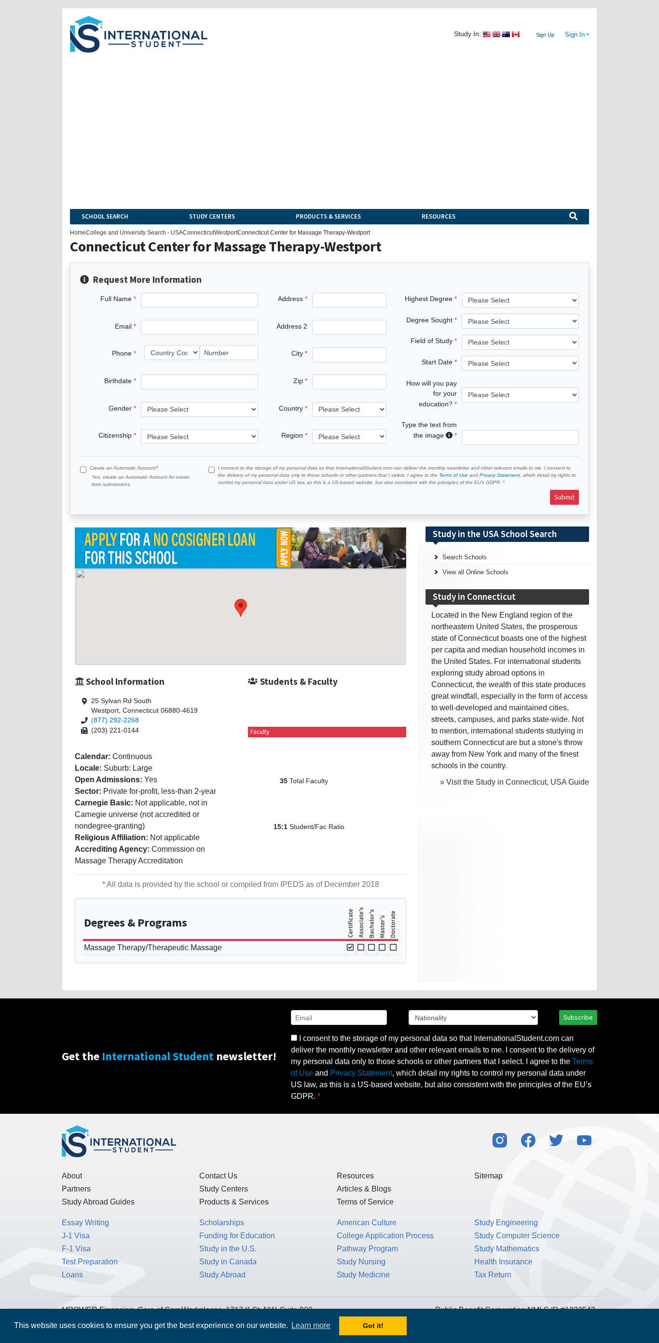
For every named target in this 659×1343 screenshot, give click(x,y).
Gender (120, 408)
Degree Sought (429, 320)
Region (292, 435)
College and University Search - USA (134, 232)
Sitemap (488, 1176)
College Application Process (385, 1236)
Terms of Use (453, 475)
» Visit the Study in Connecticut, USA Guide (514, 782)
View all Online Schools (475, 572)
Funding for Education (237, 1236)
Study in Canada (228, 1262)
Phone (122, 353)
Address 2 (291, 326)
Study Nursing (361, 1262)
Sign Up (545, 35)
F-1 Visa (76, 1249)
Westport (225, 232)
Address (290, 299)
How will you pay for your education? (431, 393)
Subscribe (578, 1017)
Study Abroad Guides (98, 1202)
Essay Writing (85, 1222)
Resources (438, 216)
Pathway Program (367, 1249)
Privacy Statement (500, 475)
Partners (76, 1189)
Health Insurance (503, 1262)
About (72, 1176)
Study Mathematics (506, 1249)
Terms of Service (365, 1202)
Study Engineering (506, 1222)
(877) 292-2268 (115, 720)
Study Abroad (222, 1275)
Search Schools (464, 557)
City (297, 353)
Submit (564, 497)
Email (123, 326)
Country (291, 408)
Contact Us (218, 1176)
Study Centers (212, 216)
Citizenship (115, 435)
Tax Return (492, 1275)
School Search (105, 216)
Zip (298, 381)
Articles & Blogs (364, 1189)
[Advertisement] (329, 125)
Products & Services (328, 216)
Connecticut (198, 232)
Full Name (116, 299)
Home (78, 232)
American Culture (367, 1222)
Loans (72, 1275)
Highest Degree (429, 299)
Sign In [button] (575, 34)
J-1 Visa (76, 1236)
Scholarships (221, 1222)
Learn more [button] (310, 1325)
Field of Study (432, 341)
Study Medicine (363, 1275)
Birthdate (118, 381)
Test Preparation (90, 1262)
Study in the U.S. (228, 1249)
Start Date (437, 362)
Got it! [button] (373, 1325)
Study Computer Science (517, 1236)
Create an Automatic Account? (124, 468)
